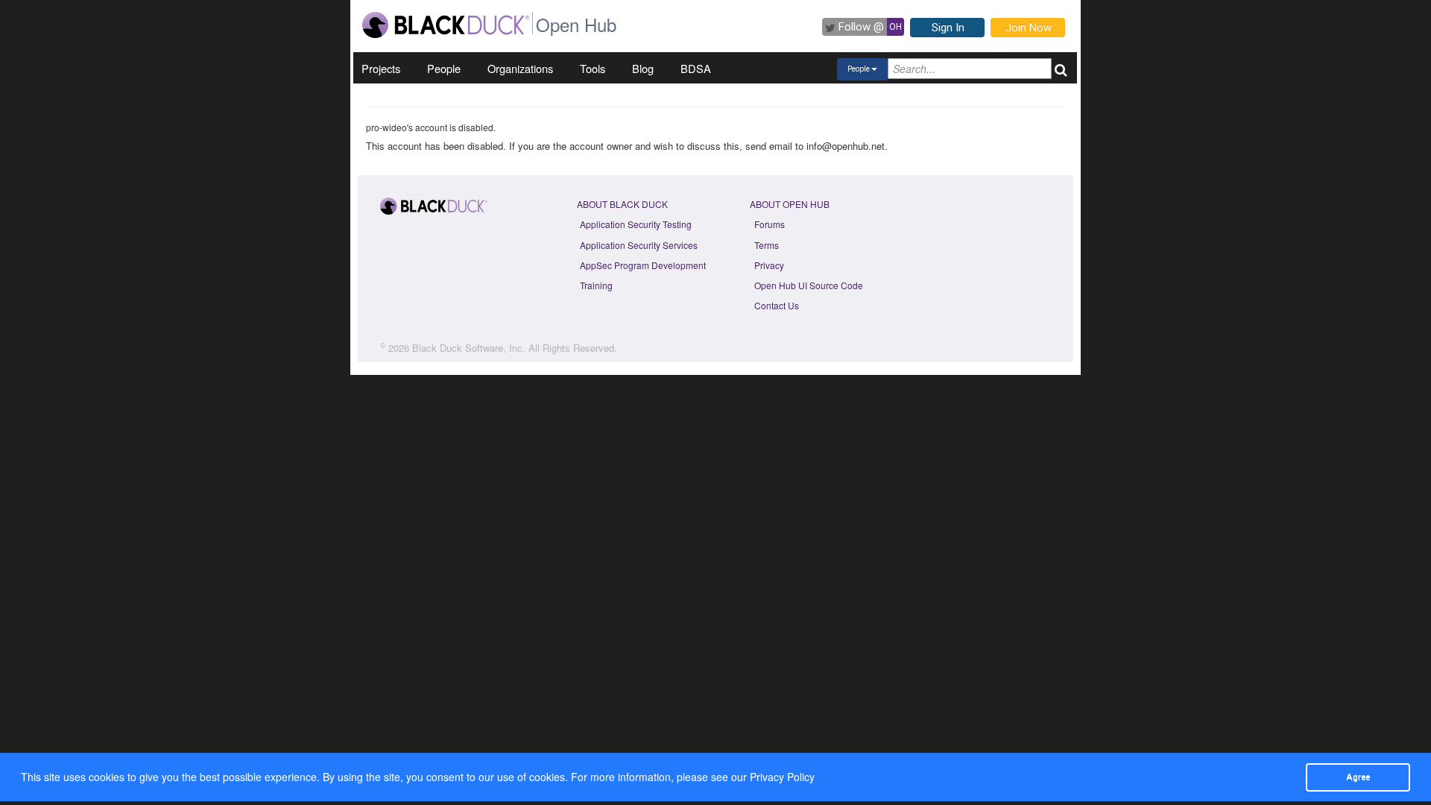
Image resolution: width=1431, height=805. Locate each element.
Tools (592, 68)
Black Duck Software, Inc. (468, 348)
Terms (766, 245)
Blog (643, 68)
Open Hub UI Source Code (808, 285)
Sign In (948, 27)
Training (596, 285)
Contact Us (776, 305)
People (444, 68)
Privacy (769, 265)
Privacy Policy (782, 776)
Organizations (520, 68)
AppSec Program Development (643, 265)
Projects (380, 68)
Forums (769, 224)
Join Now (1028, 27)
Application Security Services (639, 245)
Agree (1358, 776)
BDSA (695, 68)
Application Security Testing (636, 224)
